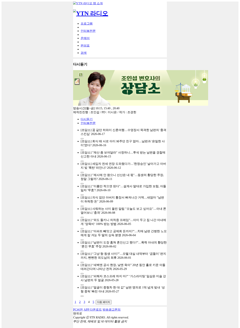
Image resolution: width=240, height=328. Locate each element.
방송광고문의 (112, 309)
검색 (84, 52)
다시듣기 (87, 119)
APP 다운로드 (93, 309)
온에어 (85, 38)
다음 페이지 (103, 302)
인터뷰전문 (88, 30)
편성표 (85, 45)
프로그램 (87, 23)
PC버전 (78, 309)
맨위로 (77, 313)
